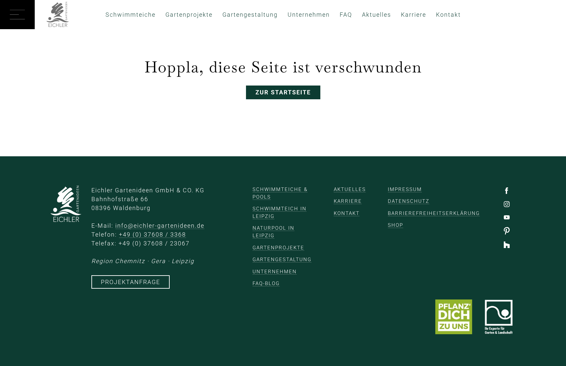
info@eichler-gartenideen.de (159, 225)
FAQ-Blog (266, 283)
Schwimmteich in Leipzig (280, 212)
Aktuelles (376, 14)
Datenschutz (408, 201)
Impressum (405, 189)
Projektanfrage (130, 282)
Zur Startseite (283, 92)
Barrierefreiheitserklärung (434, 213)
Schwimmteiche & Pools (280, 193)
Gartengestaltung (250, 14)
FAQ (346, 14)
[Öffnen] (17, 14)
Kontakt (448, 14)
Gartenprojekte (189, 14)
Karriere (413, 14)
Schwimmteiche (130, 14)
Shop (395, 225)
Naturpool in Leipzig (273, 232)
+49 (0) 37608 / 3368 (152, 234)
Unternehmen (309, 14)
